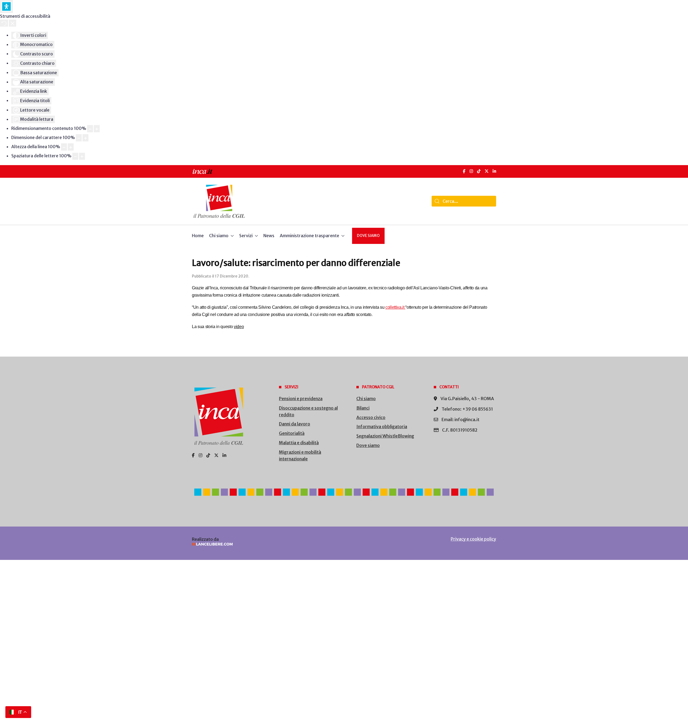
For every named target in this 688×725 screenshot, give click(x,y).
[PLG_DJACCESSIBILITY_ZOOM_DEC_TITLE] (90, 128)
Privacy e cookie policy (473, 539)
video (239, 326)
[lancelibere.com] (263, 544)
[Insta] (200, 455)
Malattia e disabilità (299, 442)
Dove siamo (368, 235)
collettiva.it (395, 307)
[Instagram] (471, 171)
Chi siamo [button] (218, 235)
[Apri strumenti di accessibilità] (6, 6)
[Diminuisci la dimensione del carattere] (79, 137)
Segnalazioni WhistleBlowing (385, 436)
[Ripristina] (4, 23)
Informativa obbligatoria (381, 426)
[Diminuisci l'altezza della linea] (64, 147)
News (268, 235)
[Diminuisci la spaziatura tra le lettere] (75, 156)
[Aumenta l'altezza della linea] (71, 147)
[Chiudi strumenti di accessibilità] (12, 23)
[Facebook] (464, 171)
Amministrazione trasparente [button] (309, 235)
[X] (487, 171)
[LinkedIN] (494, 171)
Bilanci (363, 408)
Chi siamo (366, 398)
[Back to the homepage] (219, 201)
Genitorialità (291, 433)
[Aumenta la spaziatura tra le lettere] (82, 156)
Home (198, 235)
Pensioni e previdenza (300, 398)
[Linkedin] (224, 455)
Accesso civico (370, 417)
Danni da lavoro (294, 424)
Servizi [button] (246, 235)
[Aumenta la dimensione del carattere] (85, 137)
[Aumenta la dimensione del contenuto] (97, 128)
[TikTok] (479, 171)
